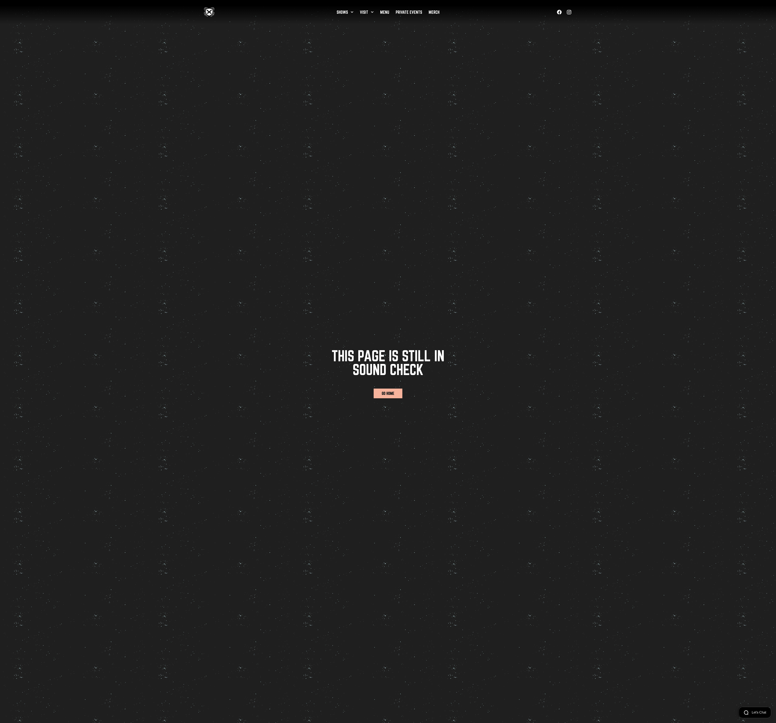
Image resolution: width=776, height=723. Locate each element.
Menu (384, 12)
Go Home (388, 393)
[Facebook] (559, 12)
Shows (342, 12)
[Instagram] (569, 12)
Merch (434, 12)
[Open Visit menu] (372, 12)
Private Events (409, 12)
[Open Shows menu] (351, 12)
